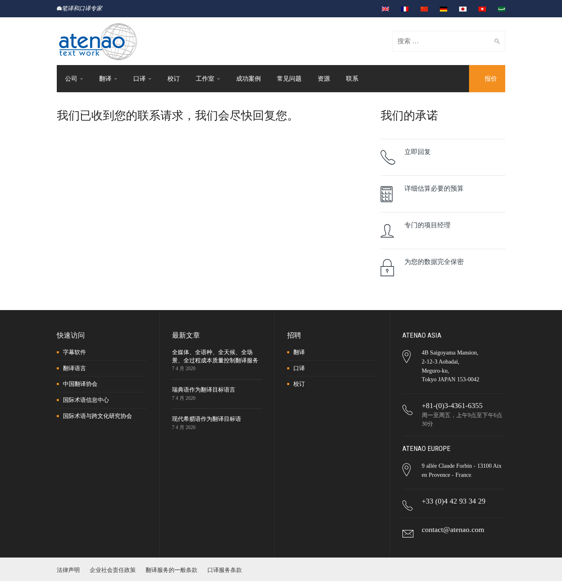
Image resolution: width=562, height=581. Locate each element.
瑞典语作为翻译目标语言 (203, 390)
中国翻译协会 (80, 384)
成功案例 (248, 78)
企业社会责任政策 (113, 570)
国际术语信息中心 (86, 400)
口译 (139, 78)
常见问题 (289, 78)
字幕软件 (74, 352)
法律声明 (68, 570)
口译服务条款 (224, 570)
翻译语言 (74, 368)
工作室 (205, 78)
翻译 (105, 78)
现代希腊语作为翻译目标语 (206, 419)
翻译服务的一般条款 (171, 570)
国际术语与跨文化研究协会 (97, 416)
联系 (352, 78)
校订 (173, 78)
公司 (71, 78)
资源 (324, 78)
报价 (491, 78)
